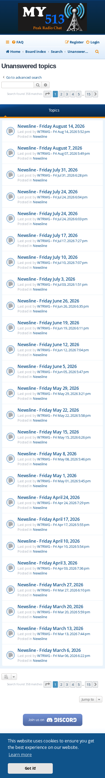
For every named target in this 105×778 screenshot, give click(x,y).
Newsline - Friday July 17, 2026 (48, 235)
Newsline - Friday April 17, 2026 (49, 519)
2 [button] (61, 94)
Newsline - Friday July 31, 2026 (48, 170)
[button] (48, 94)
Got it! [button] (30, 768)
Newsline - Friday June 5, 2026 (47, 366)
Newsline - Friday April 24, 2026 (49, 497)
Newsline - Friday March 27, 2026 (50, 585)
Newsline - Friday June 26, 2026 (48, 301)
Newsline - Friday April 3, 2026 (47, 563)
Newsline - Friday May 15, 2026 (48, 432)
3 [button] (67, 94)
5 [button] (79, 94)
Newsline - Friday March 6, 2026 (49, 650)
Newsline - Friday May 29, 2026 (48, 388)
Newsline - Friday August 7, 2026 (50, 148)
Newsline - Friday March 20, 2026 (50, 607)
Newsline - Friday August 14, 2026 (51, 126)
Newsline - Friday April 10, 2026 (49, 541)
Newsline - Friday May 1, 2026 (47, 475)
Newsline (40, 136)
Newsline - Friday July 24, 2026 (48, 192)
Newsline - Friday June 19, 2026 (48, 323)
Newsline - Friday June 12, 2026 (48, 344)
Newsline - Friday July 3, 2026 (46, 279)
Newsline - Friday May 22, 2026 (48, 410)
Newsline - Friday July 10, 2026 (48, 257)
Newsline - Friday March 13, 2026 (50, 628)
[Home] (52, 17)
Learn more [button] (20, 755)
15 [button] (88, 94)
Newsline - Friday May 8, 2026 (47, 454)
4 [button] (73, 94)
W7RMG (43, 131)
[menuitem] (17, 42)
